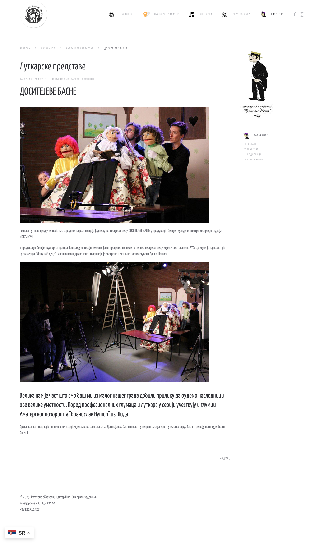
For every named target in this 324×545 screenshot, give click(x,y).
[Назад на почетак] (34, 14)
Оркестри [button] (206, 14)
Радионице (254, 154)
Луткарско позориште (80, 79)
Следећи (224, 458)
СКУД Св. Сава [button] (241, 14)
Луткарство (251, 149)
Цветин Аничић (254, 160)
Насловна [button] (126, 14)
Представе (250, 144)
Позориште (261, 135)
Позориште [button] (278, 14)
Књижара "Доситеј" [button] (167, 14)
